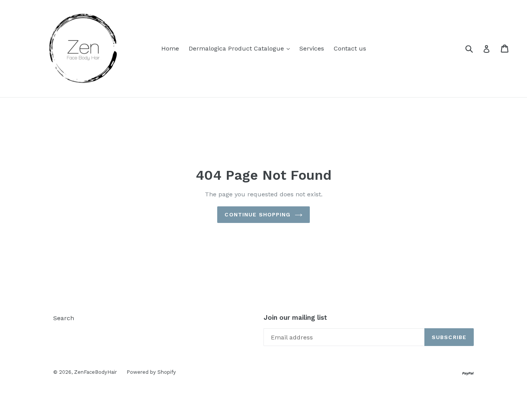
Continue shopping (258, 214)
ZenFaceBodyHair (95, 372)
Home (170, 48)
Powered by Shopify (151, 372)
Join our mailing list (295, 317)
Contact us (350, 48)
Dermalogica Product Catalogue (237, 48)
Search (63, 318)
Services (311, 48)
